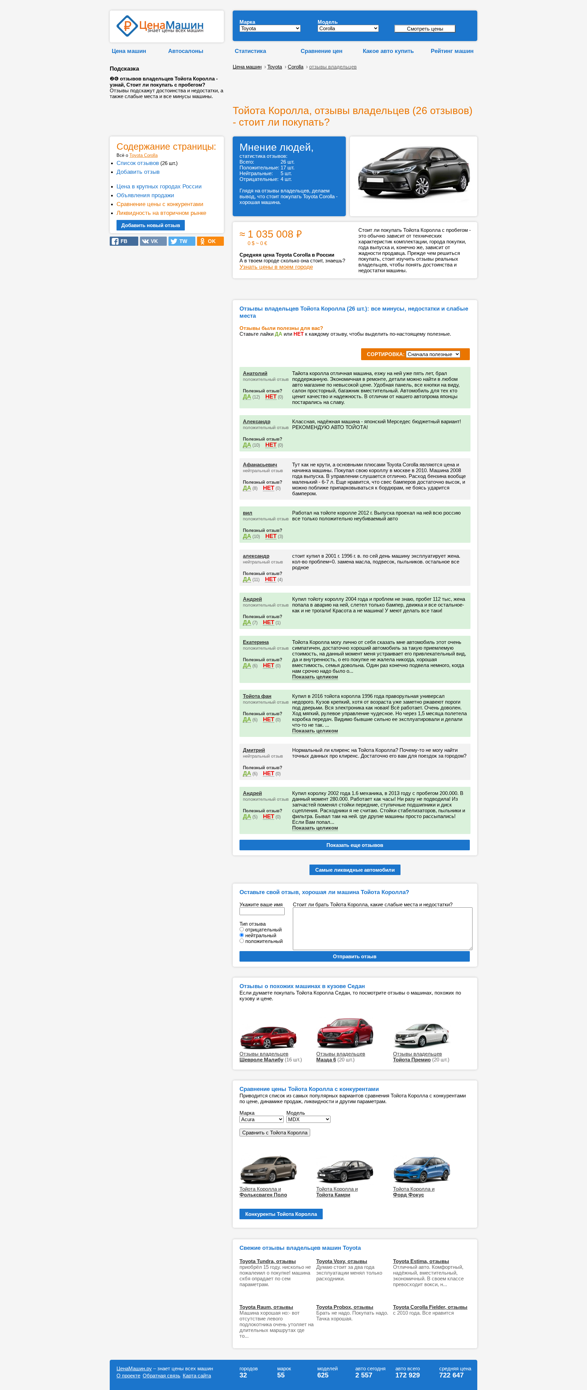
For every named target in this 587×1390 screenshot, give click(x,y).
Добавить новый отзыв (150, 225)
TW (181, 241)
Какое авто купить (388, 51)
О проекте (128, 1375)
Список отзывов (138, 163)
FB (122, 241)
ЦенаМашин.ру (134, 1368)
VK (152, 241)
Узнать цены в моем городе (276, 266)
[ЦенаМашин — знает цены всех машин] (160, 35)
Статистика (250, 51)
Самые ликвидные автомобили (355, 870)
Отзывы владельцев (263, 1056)
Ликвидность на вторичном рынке (161, 212)
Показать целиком (315, 677)
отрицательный (263, 929)
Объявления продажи (145, 195)
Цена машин (129, 51)
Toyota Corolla (143, 155)
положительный (264, 941)
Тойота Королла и (263, 1192)
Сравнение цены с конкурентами (160, 204)
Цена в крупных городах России (159, 186)
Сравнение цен (321, 51)
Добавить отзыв (138, 171)
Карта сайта (197, 1375)
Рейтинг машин (452, 51)
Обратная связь (161, 1375)
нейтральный (260, 935)
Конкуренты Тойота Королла (281, 1214)
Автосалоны (185, 51)
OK (210, 241)
